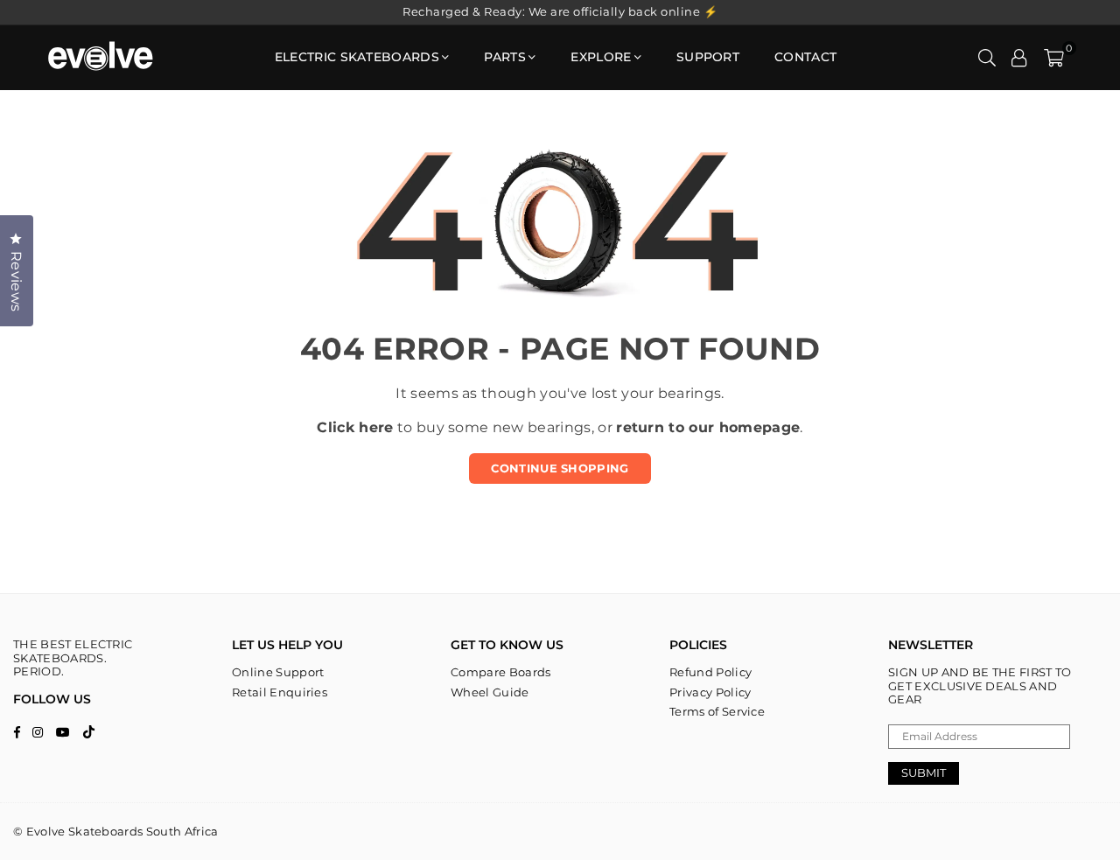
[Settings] (1019, 57)
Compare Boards (500, 672)
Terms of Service (717, 711)
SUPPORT (707, 57)
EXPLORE (600, 57)
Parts (505, 57)
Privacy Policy (710, 692)
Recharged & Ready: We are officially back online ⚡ (560, 11)
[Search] (987, 57)
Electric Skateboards (357, 57)
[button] (1054, 57)
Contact (805, 57)
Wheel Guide (490, 692)
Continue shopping (559, 468)
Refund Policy (710, 672)
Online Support (278, 672)
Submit (923, 773)
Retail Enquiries (279, 692)
